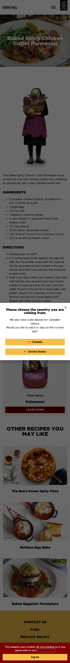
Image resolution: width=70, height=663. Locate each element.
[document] (35, 331)
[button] (65, 307)
